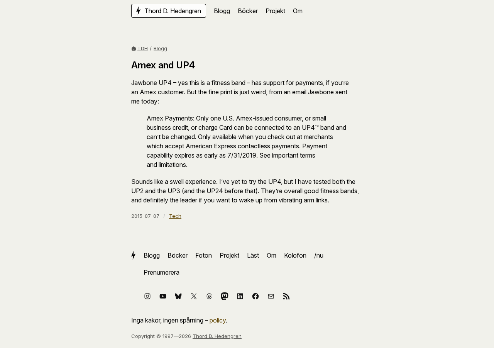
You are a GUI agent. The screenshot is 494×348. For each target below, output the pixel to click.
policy (218, 320)
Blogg (160, 48)
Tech (175, 216)
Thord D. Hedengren (217, 336)
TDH (142, 48)
